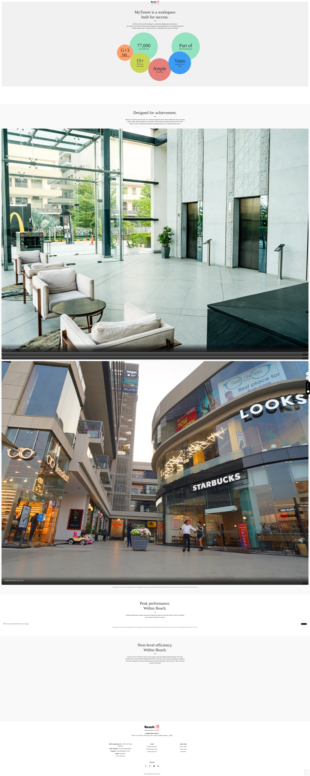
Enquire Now (307, 386)
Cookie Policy (183, 749)
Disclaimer (183, 751)
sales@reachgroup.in (152, 746)
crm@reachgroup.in (152, 751)
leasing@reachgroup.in (152, 749)
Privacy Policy (183, 746)
